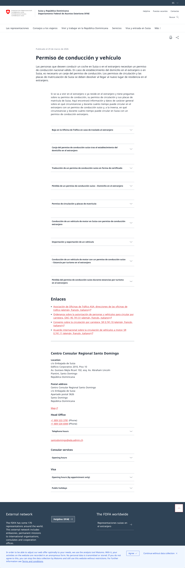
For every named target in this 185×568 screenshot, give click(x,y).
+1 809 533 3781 (59, 420)
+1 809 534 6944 (59, 423)
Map (53, 408)
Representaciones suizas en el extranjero (112, 524)
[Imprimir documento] (170, 37)
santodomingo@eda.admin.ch (67, 440)
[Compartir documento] (177, 37)
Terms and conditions (32, 561)
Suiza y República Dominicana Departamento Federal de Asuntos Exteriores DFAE (63, 12)
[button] (17, 28)
